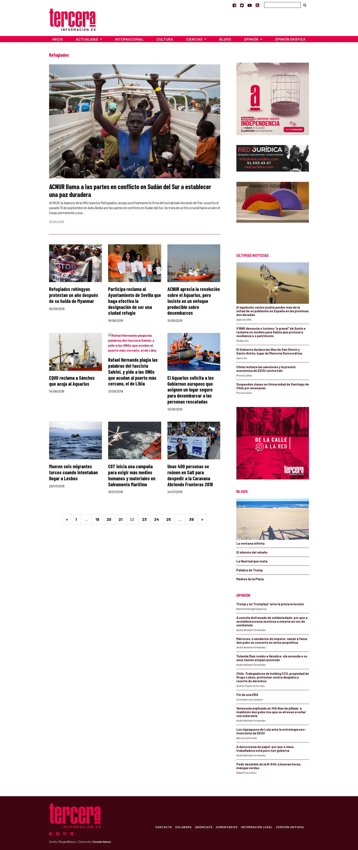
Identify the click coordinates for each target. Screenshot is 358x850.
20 (109, 519)
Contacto (163, 826)
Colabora (183, 826)
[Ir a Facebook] (234, 5)
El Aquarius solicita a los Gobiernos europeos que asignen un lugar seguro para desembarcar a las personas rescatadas (190, 390)
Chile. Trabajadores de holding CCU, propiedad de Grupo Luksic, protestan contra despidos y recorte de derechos (272, 677)
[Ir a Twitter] (242, 5)
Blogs (225, 39)
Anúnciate (204, 826)
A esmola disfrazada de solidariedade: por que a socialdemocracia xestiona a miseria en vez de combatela (271, 621)
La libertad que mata (251, 561)
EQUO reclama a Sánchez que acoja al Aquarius (72, 381)
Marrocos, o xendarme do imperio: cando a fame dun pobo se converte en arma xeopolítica (271, 640)
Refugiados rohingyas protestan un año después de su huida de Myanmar (73, 295)
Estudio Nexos (101, 841)
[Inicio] (72, 19)
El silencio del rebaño (251, 552)
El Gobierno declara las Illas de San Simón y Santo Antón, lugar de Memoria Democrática (269, 351)
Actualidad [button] (87, 39)
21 (120, 519)
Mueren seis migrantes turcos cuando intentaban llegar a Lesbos (73, 472)
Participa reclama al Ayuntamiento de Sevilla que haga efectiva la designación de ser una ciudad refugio (134, 301)
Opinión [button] (251, 39)
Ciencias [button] (194, 39)
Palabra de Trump (249, 570)
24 (156, 519)
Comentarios (227, 826)
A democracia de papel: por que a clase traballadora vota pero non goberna (265, 748)
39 (191, 519)
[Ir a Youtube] (250, 5)
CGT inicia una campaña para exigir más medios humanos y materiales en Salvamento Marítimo (131, 475)
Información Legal (257, 826)
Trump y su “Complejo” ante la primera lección (270, 604)
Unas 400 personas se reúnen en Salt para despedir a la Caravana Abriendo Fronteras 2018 (190, 475)
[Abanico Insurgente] (272, 210)
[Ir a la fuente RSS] (257, 5)
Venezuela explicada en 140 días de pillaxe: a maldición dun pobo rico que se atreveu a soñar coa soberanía (271, 712)
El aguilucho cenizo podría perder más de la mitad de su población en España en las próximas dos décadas (272, 311)
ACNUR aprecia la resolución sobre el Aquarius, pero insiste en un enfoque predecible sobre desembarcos (193, 301)
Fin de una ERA (247, 694)
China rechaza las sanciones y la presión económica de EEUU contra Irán (266, 368)
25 (168, 519)
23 (144, 519)
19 (97, 519)
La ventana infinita (250, 543)
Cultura (165, 39)
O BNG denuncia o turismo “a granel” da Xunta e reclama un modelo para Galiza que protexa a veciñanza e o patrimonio (271, 332)
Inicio (57, 39)
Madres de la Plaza (250, 579)
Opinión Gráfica (290, 39)
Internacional (129, 39)
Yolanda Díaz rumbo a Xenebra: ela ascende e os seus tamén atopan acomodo (271, 658)
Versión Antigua (290, 826)
